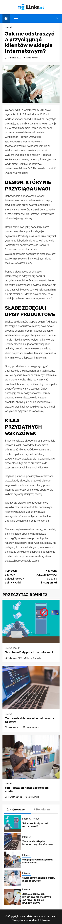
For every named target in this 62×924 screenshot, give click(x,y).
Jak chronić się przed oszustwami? (29, 652)
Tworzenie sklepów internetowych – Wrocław (37, 843)
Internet (8, 27)
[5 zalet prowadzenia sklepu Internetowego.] (12, 878)
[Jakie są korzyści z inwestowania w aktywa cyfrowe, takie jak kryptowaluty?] (12, 897)
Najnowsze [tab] (17, 809)
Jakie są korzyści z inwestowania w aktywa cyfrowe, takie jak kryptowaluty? (36, 899)
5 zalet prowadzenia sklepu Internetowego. (38, 879)
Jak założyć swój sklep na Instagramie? (46, 576)
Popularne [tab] (43, 809)
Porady (16, 648)
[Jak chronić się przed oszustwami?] (31, 621)
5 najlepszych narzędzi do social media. (37, 861)
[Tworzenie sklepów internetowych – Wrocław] (31, 687)
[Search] (57, 18)
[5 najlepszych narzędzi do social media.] (31, 757)
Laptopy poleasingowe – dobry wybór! (14, 576)
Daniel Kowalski (33, 58)
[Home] (6, 18)
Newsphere (18, 920)
